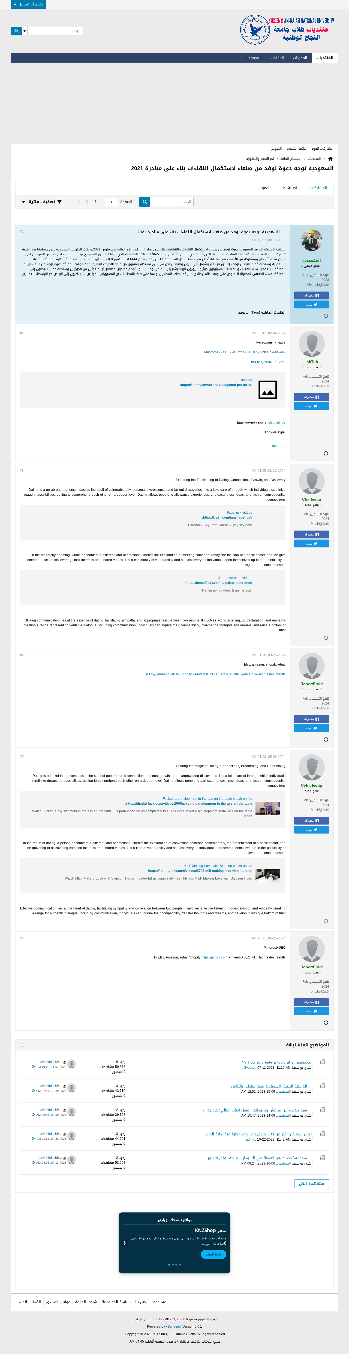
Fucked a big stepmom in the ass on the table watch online (207, 799)
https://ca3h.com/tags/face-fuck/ (227, 517)
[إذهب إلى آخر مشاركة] (33, 1067)
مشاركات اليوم (322, 149)
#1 (22, 232)
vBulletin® (173, 1327)
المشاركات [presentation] (318, 188)
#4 (22, 655)
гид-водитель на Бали (268, 362)
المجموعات (253, 58)
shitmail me (276, 422)
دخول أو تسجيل (31, 4)
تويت (309, 304)
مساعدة (159, 1302)
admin (250, 1139)
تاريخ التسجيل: (319, 275)
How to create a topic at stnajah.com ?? (277, 1062)
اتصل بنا (142, 1302)
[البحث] (16, 31)
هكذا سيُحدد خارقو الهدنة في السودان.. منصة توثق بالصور (257, 1158)
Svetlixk (249, 1068)
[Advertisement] (174, 103)
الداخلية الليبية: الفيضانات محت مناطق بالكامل (269, 1086)
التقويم (276, 149)
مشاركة (309, 295)
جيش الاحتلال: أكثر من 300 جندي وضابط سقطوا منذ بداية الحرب (258, 1134)
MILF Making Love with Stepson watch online (218, 866)
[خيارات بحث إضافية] (25, 31)
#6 (22, 938)
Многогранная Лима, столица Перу (231, 352)
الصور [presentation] (264, 188)
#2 (22, 333)
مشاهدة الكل (311, 1183)
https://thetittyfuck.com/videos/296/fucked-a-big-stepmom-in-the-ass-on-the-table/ (188, 804)
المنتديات (324, 58)
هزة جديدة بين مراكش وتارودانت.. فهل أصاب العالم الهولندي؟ (255, 1110)
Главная (245, 380)
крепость (278, 446)
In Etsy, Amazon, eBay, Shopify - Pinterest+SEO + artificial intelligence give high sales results (215, 674)
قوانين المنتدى (58, 1302)
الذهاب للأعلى (29, 1302)
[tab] (318, 188)
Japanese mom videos (235, 578)
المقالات (277, 58)
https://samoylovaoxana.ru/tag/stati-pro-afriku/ (216, 385)
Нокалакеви (276, 352)
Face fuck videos (239, 513)
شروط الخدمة (86, 1302)
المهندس (284, 1092)
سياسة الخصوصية (116, 1302)
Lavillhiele (46, 1062)
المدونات (300, 58)
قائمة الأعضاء (296, 149)
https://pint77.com (214, 957)
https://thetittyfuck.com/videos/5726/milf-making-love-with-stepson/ (200, 871)
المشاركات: (321, 285)
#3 (22, 471)
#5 (22, 757)
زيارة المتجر (213, 1254)
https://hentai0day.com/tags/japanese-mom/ (218, 583)
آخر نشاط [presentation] (289, 188)
